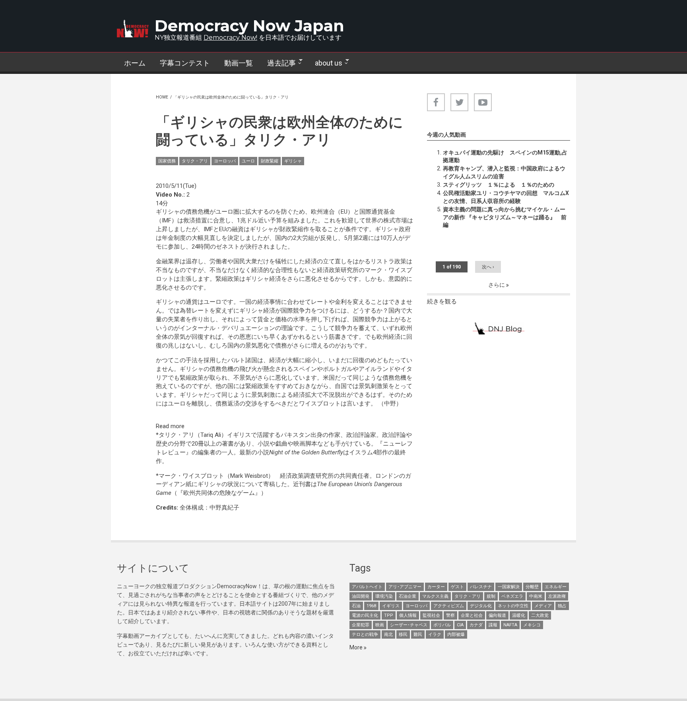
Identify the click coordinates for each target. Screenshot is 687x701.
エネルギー (556, 586)
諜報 (493, 625)
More (356, 647)
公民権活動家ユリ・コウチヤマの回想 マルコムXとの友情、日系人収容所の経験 (506, 197)
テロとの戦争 (365, 634)
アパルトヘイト (367, 586)
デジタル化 (481, 605)
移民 (403, 634)
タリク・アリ (195, 161)
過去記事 (278, 63)
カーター (436, 586)
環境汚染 (384, 596)
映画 (379, 625)
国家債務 (167, 161)
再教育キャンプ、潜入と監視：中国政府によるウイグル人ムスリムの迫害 (504, 172)
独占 (562, 605)
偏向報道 (497, 615)
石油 (356, 605)
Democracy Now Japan (249, 25)
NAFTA (510, 625)
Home (162, 97)
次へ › (488, 267)
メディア (543, 605)
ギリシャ (293, 161)
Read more (170, 426)
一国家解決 (509, 586)
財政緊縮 (269, 161)
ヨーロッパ (225, 161)
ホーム (135, 63)
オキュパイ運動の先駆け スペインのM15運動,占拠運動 (505, 156)
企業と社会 (472, 615)
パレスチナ (481, 586)
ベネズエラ (512, 596)
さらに (497, 285)
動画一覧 (238, 63)
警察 (450, 615)
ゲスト (457, 586)
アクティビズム (448, 605)
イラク (434, 634)
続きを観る (442, 301)
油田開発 (360, 596)
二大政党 (540, 615)
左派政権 (557, 596)
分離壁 (532, 586)
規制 (491, 596)
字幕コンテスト (185, 63)
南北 (388, 634)
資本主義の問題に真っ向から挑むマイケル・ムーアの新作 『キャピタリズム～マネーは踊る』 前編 (505, 217)
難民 (417, 634)
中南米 (535, 596)
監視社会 (431, 615)
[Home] (133, 28)
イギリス (391, 605)
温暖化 (518, 615)
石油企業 (407, 596)
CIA (460, 625)
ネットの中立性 (513, 605)
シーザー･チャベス (408, 625)
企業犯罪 (360, 625)
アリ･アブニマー (404, 586)
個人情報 (408, 615)
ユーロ (248, 161)
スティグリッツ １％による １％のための (498, 185)
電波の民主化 (365, 615)
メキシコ (532, 625)
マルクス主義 (435, 596)
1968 (371, 605)
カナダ (476, 625)
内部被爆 (456, 634)
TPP (388, 615)
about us (325, 63)
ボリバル (442, 625)
